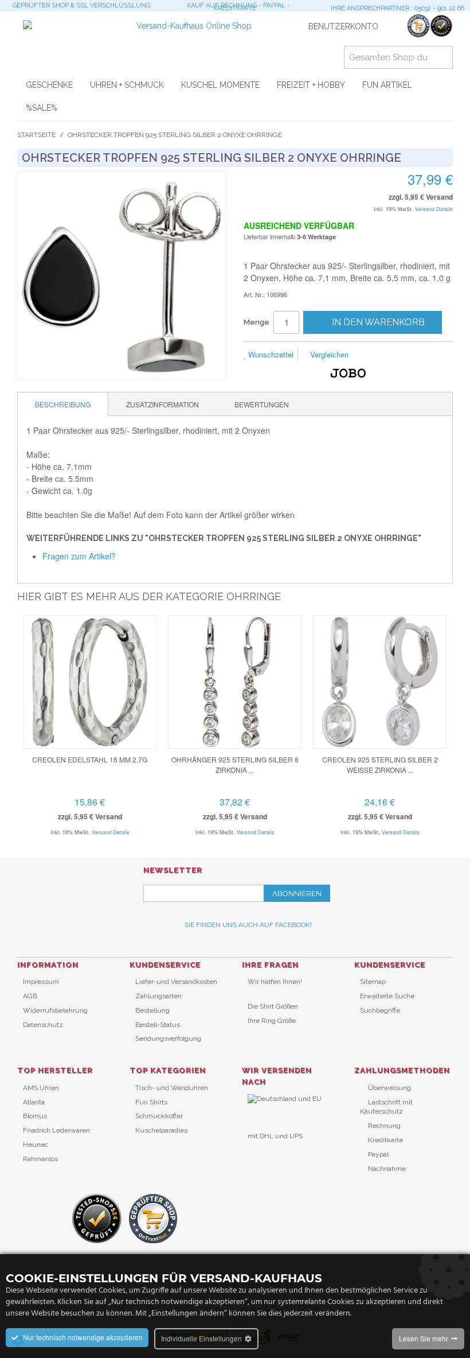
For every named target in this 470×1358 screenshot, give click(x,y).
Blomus (35, 1116)
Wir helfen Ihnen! (275, 982)
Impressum (41, 982)
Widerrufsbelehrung (55, 1010)
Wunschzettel (269, 354)
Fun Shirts (151, 1102)
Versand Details (434, 209)
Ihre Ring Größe (272, 1021)
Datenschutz (43, 1025)
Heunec (35, 1145)
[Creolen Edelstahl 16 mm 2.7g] (89, 682)
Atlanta (34, 1102)
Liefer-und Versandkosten (176, 982)
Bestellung (152, 1010)
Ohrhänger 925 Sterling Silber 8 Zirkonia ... (235, 764)
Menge (256, 322)
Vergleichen (328, 354)
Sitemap (373, 982)
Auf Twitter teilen (418, 355)
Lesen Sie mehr (423, 1338)
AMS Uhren (41, 1088)
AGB (30, 996)
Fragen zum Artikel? (79, 556)
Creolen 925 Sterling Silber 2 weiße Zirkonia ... (380, 764)
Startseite (36, 135)
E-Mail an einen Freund (372, 355)
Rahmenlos (40, 1159)
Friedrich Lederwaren (56, 1130)
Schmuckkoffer (159, 1116)
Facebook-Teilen (395, 355)
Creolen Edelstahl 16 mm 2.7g (89, 759)
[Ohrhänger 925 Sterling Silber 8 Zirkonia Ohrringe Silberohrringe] (234, 682)
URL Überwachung (278, 1155)
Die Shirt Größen (273, 1006)
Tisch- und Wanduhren (171, 1088)
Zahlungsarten (158, 996)
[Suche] (441, 57)
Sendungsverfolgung (168, 1038)
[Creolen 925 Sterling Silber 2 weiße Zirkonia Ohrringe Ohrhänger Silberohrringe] (379, 682)
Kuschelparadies (161, 1130)
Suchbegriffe (380, 1010)
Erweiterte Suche (387, 996)
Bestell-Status (157, 1025)
